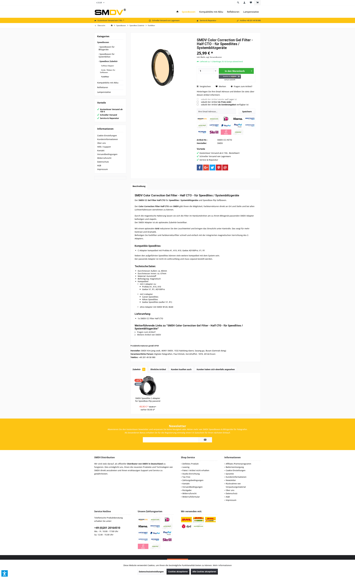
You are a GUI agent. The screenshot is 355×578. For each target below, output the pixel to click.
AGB (99, 165)
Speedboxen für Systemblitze (107, 55)
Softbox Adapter (107, 66)
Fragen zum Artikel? (242, 86)
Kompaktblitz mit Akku (107, 82)
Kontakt (100, 150)
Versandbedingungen (107, 154)
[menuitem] (257, 2)
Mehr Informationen (222, 565)
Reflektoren (102, 87)
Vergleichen (205, 86)
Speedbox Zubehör (108, 61)
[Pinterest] (219, 167)
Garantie (230, 473)
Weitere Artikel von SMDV (149, 334)
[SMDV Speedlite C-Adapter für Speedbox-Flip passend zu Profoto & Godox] (148, 386)
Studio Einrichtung (191, 473)
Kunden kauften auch (181, 369)
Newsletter (231, 480)
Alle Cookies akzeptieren (204, 571)
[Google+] (206, 167)
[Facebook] (200, 167)
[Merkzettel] (251, 2)
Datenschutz (103, 161)
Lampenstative (104, 92)
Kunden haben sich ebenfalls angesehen (216, 369)
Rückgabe (187, 490)
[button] (230, 78)
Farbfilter (105, 76)
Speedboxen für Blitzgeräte (107, 48)
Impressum (102, 169)
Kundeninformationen (107, 139)
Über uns (101, 143)
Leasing (185, 467)
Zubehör (138, 369)
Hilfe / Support (104, 146)
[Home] (177, 12)
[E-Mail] (225, 167)
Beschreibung (139, 186)
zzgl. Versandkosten (214, 57)
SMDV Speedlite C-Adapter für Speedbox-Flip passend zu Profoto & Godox (147, 399)
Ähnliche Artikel (158, 369)
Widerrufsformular (191, 496)
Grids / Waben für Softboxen (107, 71)
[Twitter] (212, 167)
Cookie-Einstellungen (107, 135)
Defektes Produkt (190, 463)
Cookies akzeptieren (178, 571)
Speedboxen (103, 42)
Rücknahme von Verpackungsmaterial (236, 485)
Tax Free (186, 477)
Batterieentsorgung (235, 467)
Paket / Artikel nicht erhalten (195, 470)
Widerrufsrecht (104, 158)
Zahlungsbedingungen (192, 480)
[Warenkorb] (257, 2)
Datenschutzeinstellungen (151, 571)
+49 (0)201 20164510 (107, 528)
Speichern (247, 111)
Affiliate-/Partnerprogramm (238, 463)
